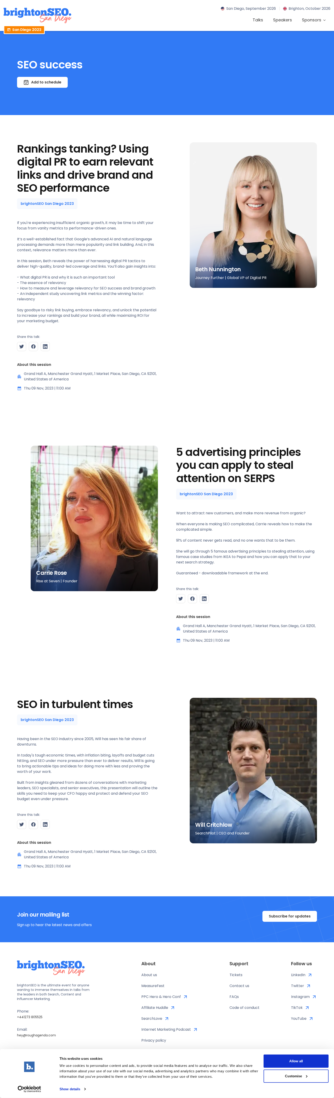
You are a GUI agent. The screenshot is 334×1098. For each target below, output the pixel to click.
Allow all (296, 1061)
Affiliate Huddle (154, 1007)
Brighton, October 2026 (309, 8)
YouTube (299, 1018)
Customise (293, 1076)
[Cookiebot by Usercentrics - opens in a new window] (29, 1089)
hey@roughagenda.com (36, 1035)
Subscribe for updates (290, 916)
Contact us (239, 985)
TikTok (297, 1007)
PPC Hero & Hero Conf (161, 996)
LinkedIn (298, 974)
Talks (258, 20)
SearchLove (151, 1018)
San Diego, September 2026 (251, 8)
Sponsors (311, 20)
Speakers (282, 20)
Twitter (297, 985)
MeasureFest (153, 985)
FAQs (234, 996)
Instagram (300, 996)
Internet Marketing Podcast (166, 1029)
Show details (70, 1089)
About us (149, 974)
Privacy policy (153, 1040)
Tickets (235, 974)
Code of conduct (244, 1007)
